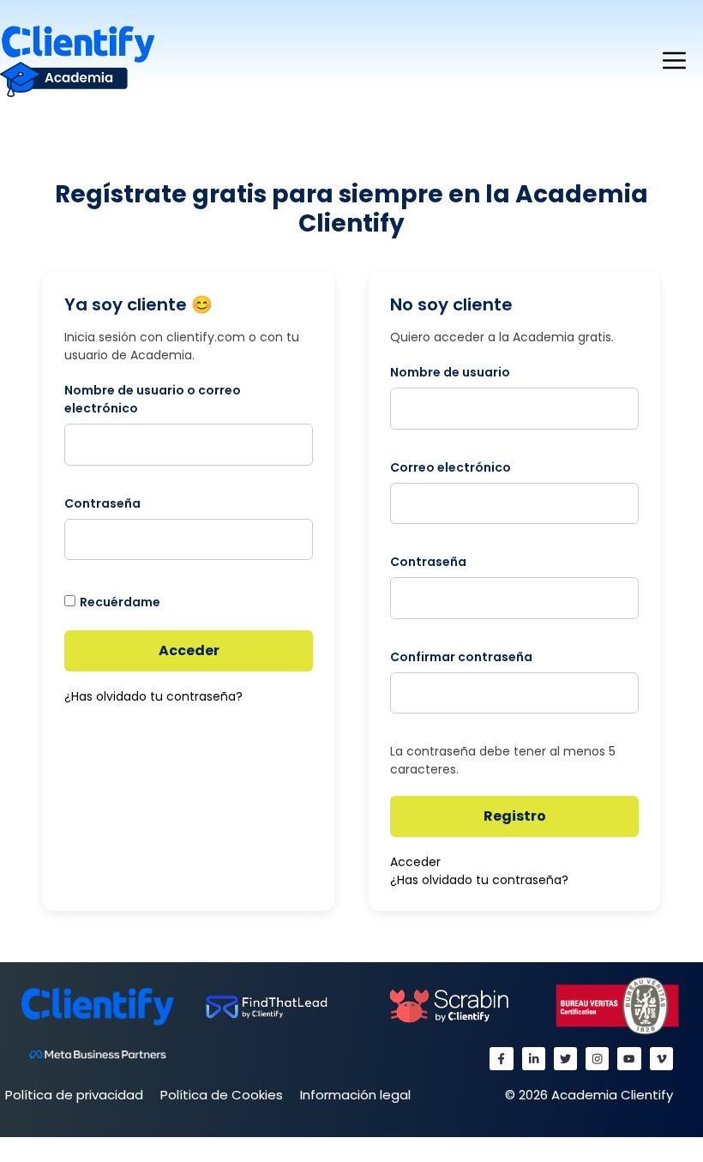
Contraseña (102, 503)
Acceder (189, 650)
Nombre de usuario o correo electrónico (152, 399)
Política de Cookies (221, 1095)
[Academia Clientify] (77, 60)
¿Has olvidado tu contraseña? (153, 696)
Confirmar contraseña (461, 656)
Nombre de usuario (450, 372)
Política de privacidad (74, 1095)
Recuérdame (120, 602)
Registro (515, 816)
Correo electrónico (450, 467)
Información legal (355, 1095)
